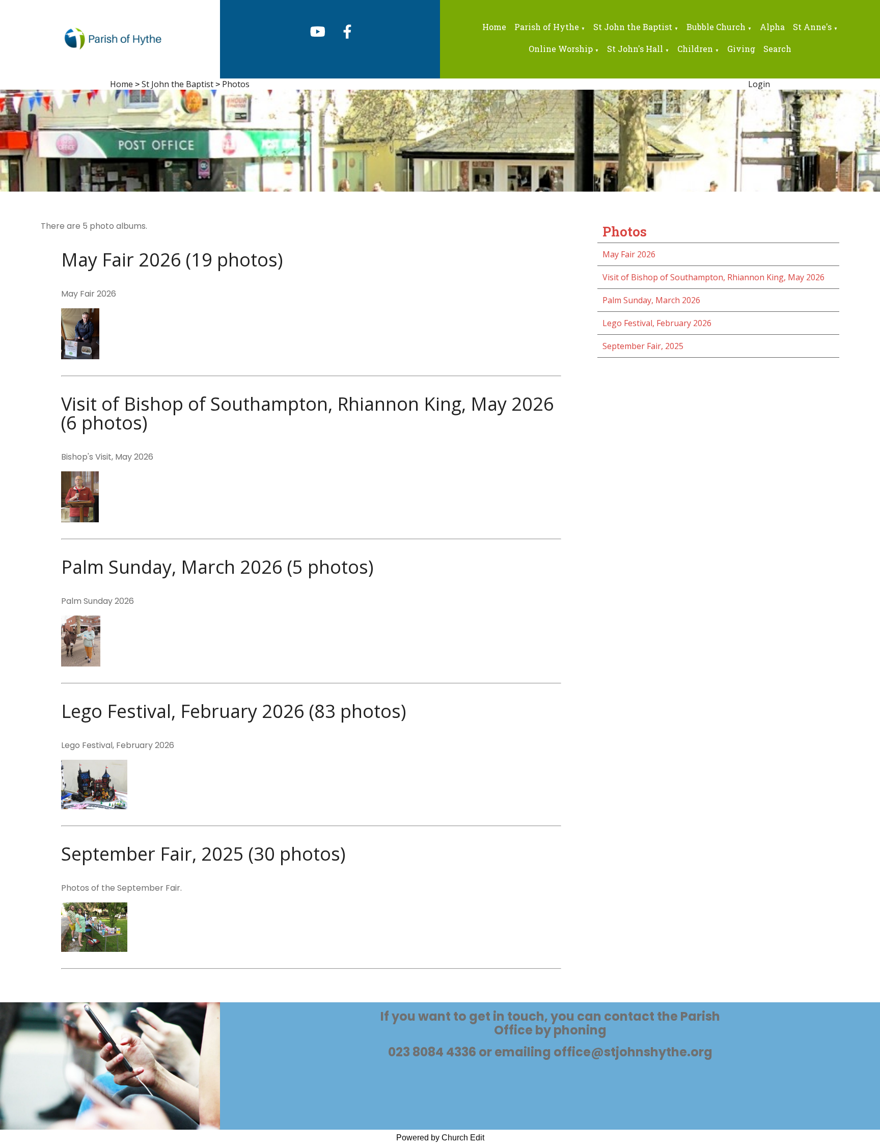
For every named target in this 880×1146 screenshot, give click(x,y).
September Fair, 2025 (642, 346)
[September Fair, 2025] (94, 948)
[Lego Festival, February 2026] (94, 806)
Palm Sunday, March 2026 (651, 300)
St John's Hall (635, 48)
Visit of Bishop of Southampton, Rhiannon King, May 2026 (713, 277)
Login (759, 84)
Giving (741, 48)
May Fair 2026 (628, 254)
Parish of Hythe (546, 26)
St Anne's (812, 26)
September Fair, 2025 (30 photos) (203, 853)
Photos (236, 84)
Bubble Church (716, 26)
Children (695, 48)
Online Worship (561, 48)
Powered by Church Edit (440, 1137)
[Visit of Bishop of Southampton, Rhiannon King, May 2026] (80, 519)
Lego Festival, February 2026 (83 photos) (233, 711)
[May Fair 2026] (80, 356)
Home (494, 26)
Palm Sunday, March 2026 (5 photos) (217, 566)
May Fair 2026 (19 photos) (172, 259)
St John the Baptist (632, 26)
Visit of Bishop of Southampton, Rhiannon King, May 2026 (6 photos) (307, 413)
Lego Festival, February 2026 (656, 323)
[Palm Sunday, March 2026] (80, 663)
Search (777, 48)
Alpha (772, 26)
